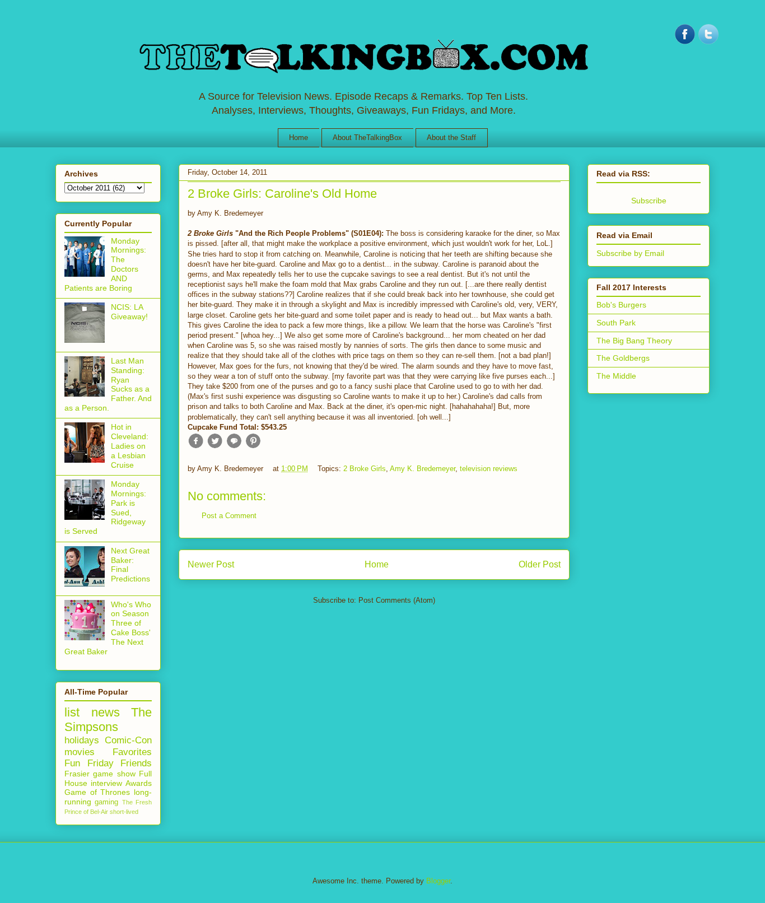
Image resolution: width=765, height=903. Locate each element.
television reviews (488, 468)
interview (106, 783)
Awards (138, 783)
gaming (106, 802)
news (105, 712)
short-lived (124, 811)
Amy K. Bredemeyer (422, 468)
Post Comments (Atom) (396, 600)
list (72, 712)
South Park (616, 322)
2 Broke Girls (364, 468)
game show (114, 773)
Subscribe (648, 200)
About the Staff (451, 137)
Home (298, 137)
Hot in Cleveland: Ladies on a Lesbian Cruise (129, 445)
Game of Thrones (97, 792)
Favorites (132, 752)
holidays (81, 740)
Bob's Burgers (621, 304)
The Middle (616, 375)
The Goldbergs (623, 357)
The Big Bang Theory (634, 340)
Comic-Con (128, 740)
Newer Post (211, 564)
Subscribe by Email (630, 253)
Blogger (438, 881)
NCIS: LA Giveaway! (129, 311)
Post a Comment (229, 515)
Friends (136, 763)
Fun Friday (89, 763)
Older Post (540, 564)
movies (79, 752)
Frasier (77, 773)
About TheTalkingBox (367, 137)
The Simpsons (108, 719)
